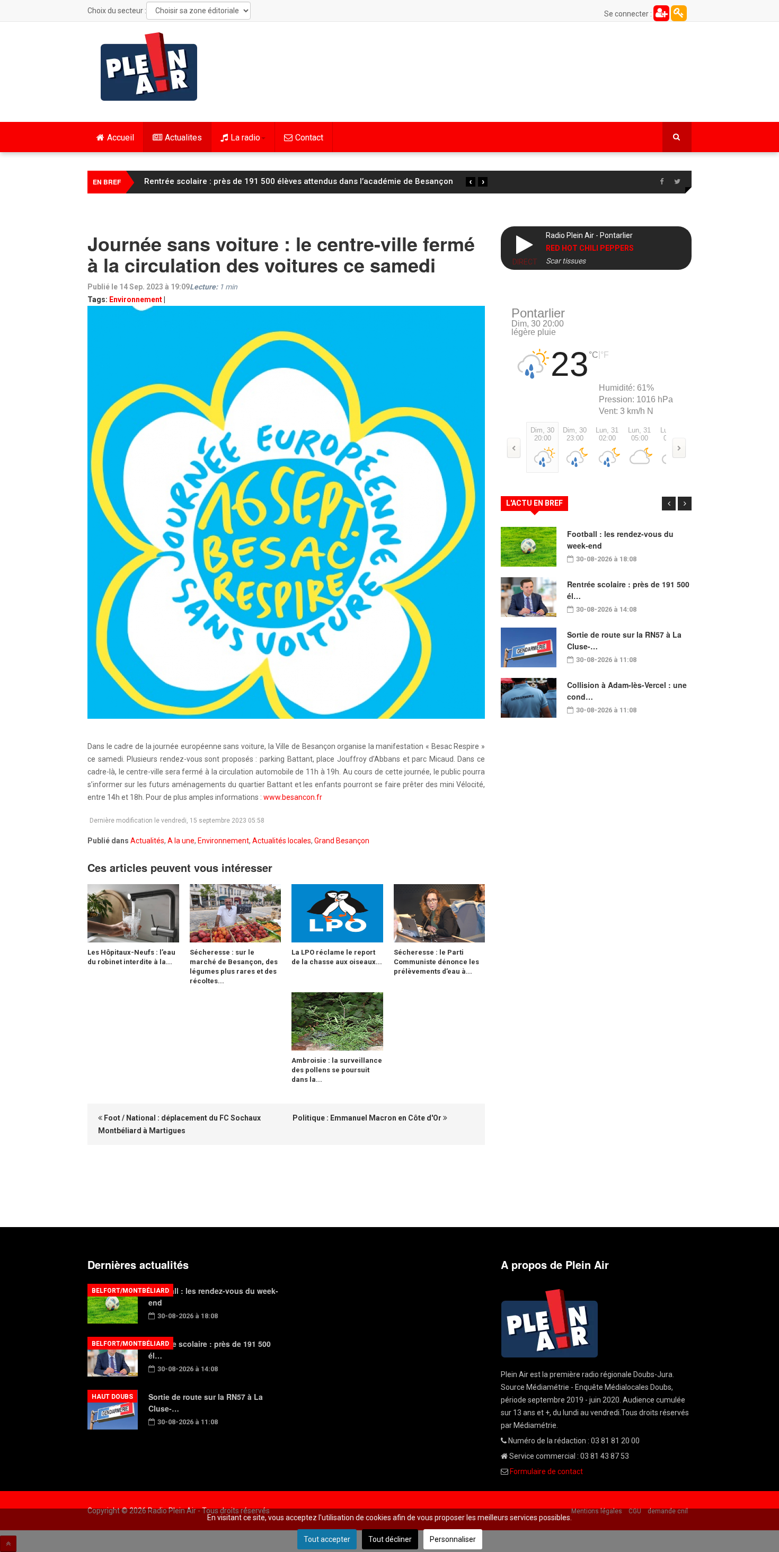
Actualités (147, 840)
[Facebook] (661, 181)
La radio (245, 138)
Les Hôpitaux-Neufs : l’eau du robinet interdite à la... (131, 957)
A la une (180, 840)
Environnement (135, 299)
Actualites (183, 138)
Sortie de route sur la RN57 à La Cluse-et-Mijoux (235, 181)
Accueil (120, 138)
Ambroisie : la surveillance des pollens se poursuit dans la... (336, 1069)
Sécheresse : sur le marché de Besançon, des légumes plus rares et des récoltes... (234, 966)
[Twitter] (677, 181)
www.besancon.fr (292, 797)
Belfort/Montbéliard (130, 1290)
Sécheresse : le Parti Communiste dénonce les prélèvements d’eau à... (436, 961)
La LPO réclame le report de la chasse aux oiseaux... (336, 957)
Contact (309, 138)
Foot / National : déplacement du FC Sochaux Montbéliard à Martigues (179, 1124)
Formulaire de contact (546, 1471)
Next (685, 503)
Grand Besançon (341, 840)
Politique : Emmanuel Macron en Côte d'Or (368, 1118)
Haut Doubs (112, 1396)
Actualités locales (281, 840)
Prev (669, 503)
